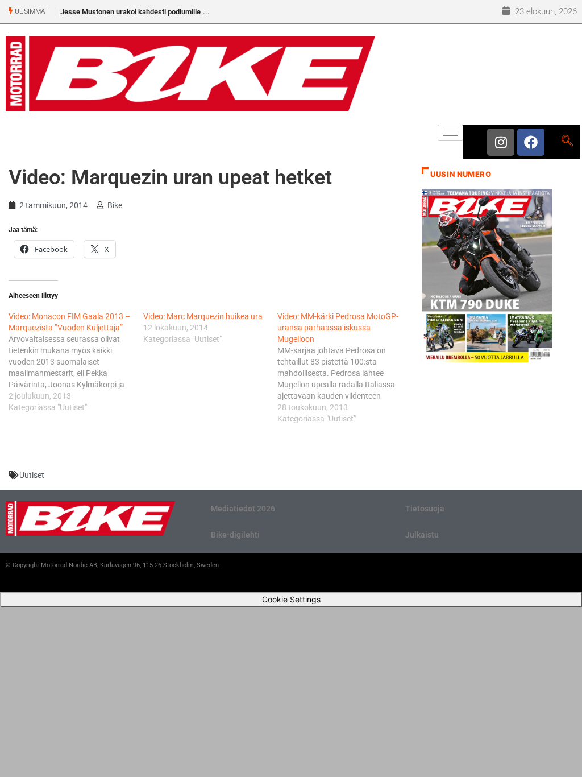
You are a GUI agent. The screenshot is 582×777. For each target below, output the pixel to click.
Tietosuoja (424, 508)
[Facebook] (530, 142)
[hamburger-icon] (450, 133)
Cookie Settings (291, 599)
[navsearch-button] (567, 141)
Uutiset (31, 475)
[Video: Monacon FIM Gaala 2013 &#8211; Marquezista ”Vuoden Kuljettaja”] (76, 362)
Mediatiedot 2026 (243, 508)
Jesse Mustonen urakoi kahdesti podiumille (130, 11)
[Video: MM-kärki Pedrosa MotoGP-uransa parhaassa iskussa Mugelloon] (344, 367)
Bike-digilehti (235, 534)
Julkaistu (422, 534)
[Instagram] (500, 142)
